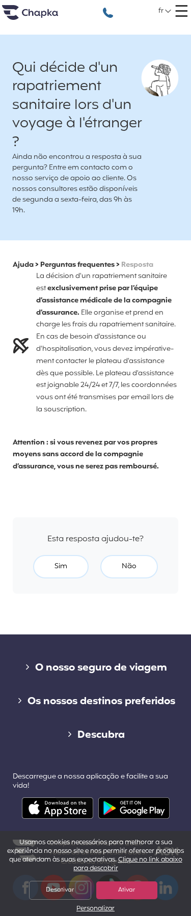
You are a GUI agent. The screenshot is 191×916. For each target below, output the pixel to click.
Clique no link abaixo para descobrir (127, 864)
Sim (60, 566)
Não (129, 566)
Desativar (60, 890)
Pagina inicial (43, 16)
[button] (165, 11)
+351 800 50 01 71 (108, 7)
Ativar (126, 890)
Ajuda (23, 265)
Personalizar (95, 909)
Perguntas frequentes (77, 265)
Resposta (137, 265)
